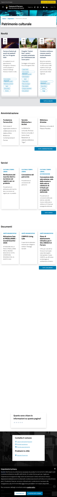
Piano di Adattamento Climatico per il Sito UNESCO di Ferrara (46, 240)
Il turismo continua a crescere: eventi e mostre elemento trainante (46, 54)
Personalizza (20, 493)
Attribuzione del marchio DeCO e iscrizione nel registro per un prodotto (9, 178)
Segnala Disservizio (22, 455)
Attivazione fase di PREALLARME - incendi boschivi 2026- (9, 239)
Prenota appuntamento (23, 447)
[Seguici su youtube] (43, 7)
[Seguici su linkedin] (46, 7)
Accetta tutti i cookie (34, 493)
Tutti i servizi (49, 213)
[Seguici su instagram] (37, 7)
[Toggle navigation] (3, 7)
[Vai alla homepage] (7, 7)
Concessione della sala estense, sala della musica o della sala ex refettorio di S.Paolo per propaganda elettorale (46, 184)
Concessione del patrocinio (28, 175)
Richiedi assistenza (22, 444)
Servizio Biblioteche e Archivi (26, 122)
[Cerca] (55, 7)
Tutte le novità (48, 101)
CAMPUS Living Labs (27, 237)
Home (4, 18)
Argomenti (11, 18)
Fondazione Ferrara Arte (7, 121)
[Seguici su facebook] (34, 7)
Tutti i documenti (47, 268)
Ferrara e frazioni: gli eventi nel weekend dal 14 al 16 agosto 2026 (9, 54)
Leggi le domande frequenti (24, 442)
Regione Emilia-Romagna (6, 2)
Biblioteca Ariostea (44, 121)
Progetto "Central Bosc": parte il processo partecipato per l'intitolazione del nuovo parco (28, 55)
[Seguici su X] (40, 7)
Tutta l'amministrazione (45, 149)
